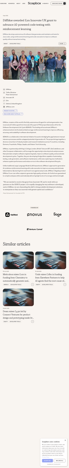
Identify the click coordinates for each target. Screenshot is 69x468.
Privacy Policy (45, 457)
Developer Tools (15, 43)
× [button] (65, 440)
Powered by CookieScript (53, 464)
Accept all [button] (47, 460)
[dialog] (53, 452)
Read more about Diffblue (12, 114)
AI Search (45, 3)
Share (61, 43)
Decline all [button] (59, 460)
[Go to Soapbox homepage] (34, 3)
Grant (6, 43)
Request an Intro (9, 110)
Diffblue (8, 89)
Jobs (23, 3)
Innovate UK (10, 97)
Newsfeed (11, 3)
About (18, 3)
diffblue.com (10, 107)
